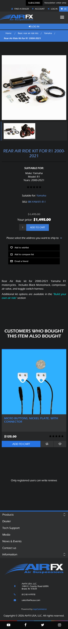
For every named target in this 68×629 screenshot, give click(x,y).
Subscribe (34, 3)
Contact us (9, 548)
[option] (11, 131)
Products (8, 514)
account (39, 9)
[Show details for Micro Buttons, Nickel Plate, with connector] (34, 381)
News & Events (12, 541)
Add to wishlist (22, 247)
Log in (54, 9)
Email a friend (21, 261)
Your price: (25, 220)
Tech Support (11, 528)
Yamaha (41, 195)
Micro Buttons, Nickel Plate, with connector (31, 420)
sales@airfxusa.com (31, 600)
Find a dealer (21, 9)
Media (6, 534)
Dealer (6, 521)
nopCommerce (40, 609)
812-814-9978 (28, 594)
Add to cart (37, 227)
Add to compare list (24, 254)
